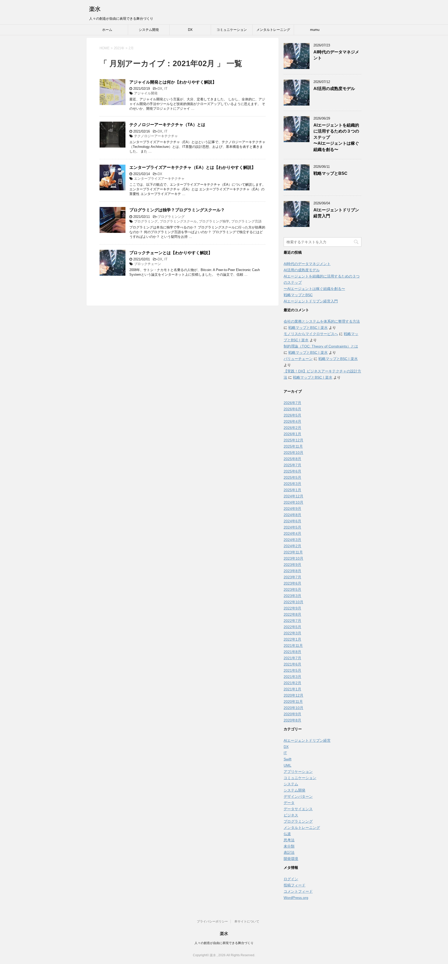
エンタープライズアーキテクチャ (159, 179)
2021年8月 (292, 652)
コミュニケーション (231, 30)
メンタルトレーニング (273, 30)
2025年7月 (292, 465)
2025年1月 (292, 490)
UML (287, 765)
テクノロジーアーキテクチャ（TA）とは (167, 124)
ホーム (107, 30)
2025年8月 (292, 459)
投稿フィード (294, 885)
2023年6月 (292, 583)
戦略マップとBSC (330, 173)
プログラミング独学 (214, 221)
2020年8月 (292, 720)
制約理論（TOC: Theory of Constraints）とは (321, 346)
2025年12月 (293, 440)
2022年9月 (292, 608)
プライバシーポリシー (212, 921)
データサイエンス (298, 809)
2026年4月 (292, 421)
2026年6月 (292, 409)
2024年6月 (292, 521)
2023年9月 (292, 565)
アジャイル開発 (146, 93)
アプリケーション (298, 771)
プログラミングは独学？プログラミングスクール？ (177, 210)
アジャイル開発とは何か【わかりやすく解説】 (172, 82)
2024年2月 (292, 546)
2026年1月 (292, 434)
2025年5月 (292, 477)
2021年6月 (292, 664)
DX (190, 30)
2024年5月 (292, 527)
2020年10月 (293, 708)
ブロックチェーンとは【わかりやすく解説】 (170, 253)
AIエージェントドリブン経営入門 (311, 301)
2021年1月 (292, 689)
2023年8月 (292, 571)
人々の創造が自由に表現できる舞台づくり (224, 943)
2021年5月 (292, 670)
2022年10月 (293, 602)
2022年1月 (292, 639)
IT (165, 89)
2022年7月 (292, 621)
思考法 (289, 840)
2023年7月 (292, 577)
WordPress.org (296, 898)
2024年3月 (292, 540)
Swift (287, 759)
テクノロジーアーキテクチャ (156, 136)
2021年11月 (293, 645)
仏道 (287, 834)
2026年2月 (292, 428)
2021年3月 (292, 677)
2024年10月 (293, 502)
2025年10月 (293, 452)
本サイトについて (246, 921)
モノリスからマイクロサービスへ (311, 334)
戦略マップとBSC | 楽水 (308, 327)
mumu (314, 30)
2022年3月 (292, 633)
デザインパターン (298, 796)
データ (289, 803)
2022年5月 (292, 627)
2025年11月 (293, 446)
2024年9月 (292, 509)
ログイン (291, 879)
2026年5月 (292, 415)
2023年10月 (293, 558)
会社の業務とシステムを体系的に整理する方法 (322, 321)
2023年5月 (292, 589)
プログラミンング (171, 217)
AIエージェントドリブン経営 (307, 740)
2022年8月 (292, 614)
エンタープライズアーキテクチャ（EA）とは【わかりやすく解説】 (192, 167)
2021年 (119, 48)
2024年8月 (292, 515)
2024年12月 (293, 496)
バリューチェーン (298, 359)
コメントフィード (298, 891)
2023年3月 (292, 596)
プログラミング (146, 221)
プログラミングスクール (178, 221)
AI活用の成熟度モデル (334, 88)
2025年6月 (292, 471)
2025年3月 (292, 484)
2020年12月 (293, 695)
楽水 (95, 9)
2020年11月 (293, 701)
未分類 (289, 846)
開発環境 (291, 859)
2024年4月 (292, 533)
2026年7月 (292, 403)
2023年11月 (293, 552)
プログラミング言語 (246, 221)
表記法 (289, 852)
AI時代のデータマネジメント (307, 264)
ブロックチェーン (147, 264)
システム (291, 784)
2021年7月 (292, 658)
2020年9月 (292, 714)
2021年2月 (292, 683)
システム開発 (149, 30)
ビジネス (291, 815)
